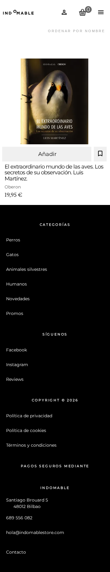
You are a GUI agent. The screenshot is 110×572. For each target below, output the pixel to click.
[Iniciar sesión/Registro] (64, 12)
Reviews (15, 379)
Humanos (16, 284)
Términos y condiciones (31, 445)
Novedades (18, 298)
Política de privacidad (29, 416)
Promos (14, 313)
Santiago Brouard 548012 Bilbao (27, 503)
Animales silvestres (26, 269)
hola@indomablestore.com (35, 532)
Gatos (12, 254)
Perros (13, 240)
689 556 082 (19, 518)
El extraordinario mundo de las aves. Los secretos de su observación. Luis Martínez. (54, 172)
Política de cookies (26, 430)
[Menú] (101, 12)
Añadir (47, 154)
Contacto (16, 552)
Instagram (17, 364)
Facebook (16, 350)
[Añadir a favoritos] (100, 154)
